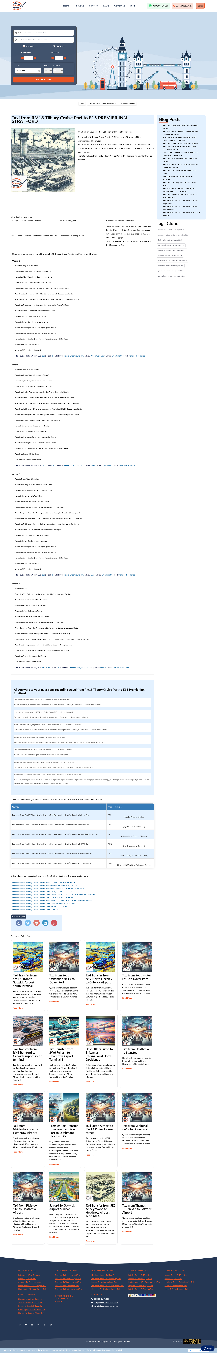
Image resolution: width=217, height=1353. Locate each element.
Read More (18, 1008)
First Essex (46, 667)
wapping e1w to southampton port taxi (171, 245)
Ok (191, 1350)
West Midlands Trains (121, 667)
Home (66, 6)
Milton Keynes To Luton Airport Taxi (32, 1286)
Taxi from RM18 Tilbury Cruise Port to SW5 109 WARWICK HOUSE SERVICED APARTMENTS (53, 895)
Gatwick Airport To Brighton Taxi (140, 1289)
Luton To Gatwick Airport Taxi (176, 1289)
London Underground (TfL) (74, 356)
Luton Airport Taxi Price (27, 1279)
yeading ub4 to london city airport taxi (171, 271)
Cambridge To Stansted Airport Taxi (31, 1310)
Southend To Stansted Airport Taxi (68, 1282)
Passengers (26, 52)
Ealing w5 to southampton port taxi (170, 240)
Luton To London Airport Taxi (176, 1286)
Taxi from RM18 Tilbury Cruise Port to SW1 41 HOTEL (35, 910)
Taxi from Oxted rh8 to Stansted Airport (180, 143)
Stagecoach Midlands (136, 356)
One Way (30, 46)
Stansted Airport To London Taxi (30, 1303)
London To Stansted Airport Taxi (30, 1306)
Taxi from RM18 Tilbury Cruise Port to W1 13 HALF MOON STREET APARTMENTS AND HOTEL (54, 901)
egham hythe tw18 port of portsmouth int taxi (173, 235)
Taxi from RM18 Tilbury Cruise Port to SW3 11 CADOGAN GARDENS (42, 898)
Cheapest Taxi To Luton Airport (30, 1282)
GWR (93, 465)
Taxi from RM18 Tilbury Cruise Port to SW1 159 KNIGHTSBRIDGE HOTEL (44, 904)
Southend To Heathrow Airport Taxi (68, 1289)
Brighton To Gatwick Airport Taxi (140, 1286)
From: (20, 32)
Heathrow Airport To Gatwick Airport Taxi (107, 1286)
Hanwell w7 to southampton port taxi (170, 266)
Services (93, 6)
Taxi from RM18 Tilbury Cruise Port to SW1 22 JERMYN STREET (40, 907)
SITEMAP (58, 1301)
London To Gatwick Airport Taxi (140, 1279)
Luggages (55, 52)
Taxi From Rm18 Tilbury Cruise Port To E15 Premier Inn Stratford (112, 104)
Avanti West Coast (98, 356)
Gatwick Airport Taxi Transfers (139, 1275)
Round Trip (60, 46)
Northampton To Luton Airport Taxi (32, 1289)
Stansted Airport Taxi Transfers (30, 1299)
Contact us (119, 6)
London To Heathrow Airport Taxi (104, 1282)
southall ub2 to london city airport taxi (171, 230)
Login (200, 6)
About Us (79, 6)
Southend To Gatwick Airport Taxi (68, 1279)
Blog (132, 6)
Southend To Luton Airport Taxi (67, 1286)
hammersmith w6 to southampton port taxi (172, 260)
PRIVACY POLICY (61, 1299)
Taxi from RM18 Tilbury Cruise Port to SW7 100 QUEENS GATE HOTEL (43, 892)
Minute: (56, 66)
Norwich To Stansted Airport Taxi (31, 1313)
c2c (43, 356)
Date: (17, 66)
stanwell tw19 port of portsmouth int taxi (171, 276)
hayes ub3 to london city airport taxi (170, 255)
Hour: (46, 66)
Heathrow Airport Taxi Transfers (103, 1275)
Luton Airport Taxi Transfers (29, 1275)
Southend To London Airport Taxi (67, 1275)
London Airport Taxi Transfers (176, 1275)
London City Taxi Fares (173, 1279)
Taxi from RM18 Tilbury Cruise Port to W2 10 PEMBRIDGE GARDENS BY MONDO (48, 889)
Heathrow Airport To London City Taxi (106, 1279)
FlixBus (103, 667)
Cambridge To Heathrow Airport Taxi (105, 1289)
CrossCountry (117, 356)
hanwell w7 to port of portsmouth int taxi (171, 250)
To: (19, 39)
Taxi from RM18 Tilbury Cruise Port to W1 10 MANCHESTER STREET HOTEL (45, 886)
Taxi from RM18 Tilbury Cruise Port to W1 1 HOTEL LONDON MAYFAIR (43, 883)
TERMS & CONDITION (64, 1296)
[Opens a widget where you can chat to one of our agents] (207, 1348)
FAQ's (106, 6)
